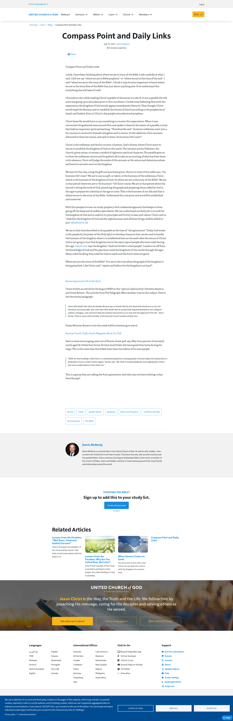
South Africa (100, 677)
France (76, 669)
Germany (77, 673)
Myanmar (99, 656)
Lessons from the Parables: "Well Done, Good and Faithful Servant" (67, 540)
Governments (73, 420)
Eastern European (36, 669)
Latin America (101, 651)
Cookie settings (135, 708)
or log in (116, 510)
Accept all (212, 708)
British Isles (78, 656)
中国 (31, 656)
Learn (42, 24)
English (32, 673)
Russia (70, 411)
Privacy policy (10, 714)
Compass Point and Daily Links (165, 539)
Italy (75, 681)
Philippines (100, 673)
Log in (201, 4)
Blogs (50, 24)
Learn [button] (111, 14)
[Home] (43, 15)
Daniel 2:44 (81, 246)
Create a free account (116, 505)
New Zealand (101, 664)
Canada (76, 660)
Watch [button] (96, 14)
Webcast (65, 14)
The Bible (89, 420)
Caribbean (77, 664)
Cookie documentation (27, 714)
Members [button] (144, 14)
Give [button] (196, 14)
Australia (77, 651)
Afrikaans (33, 660)
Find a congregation (116, 621)
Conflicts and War (152, 411)
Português (55, 664)
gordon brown (95, 411)
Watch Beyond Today (160, 621)
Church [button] (126, 14)
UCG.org (33, 24)
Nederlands (56, 660)
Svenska (54, 673)
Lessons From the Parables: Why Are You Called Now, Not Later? (97, 559)
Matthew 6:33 (79, 222)
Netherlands (100, 660)
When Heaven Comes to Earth (131, 558)
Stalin (81, 411)
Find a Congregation (38, 4)
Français (54, 656)
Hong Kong (78, 677)
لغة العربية (33, 651)
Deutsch (32, 664)
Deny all (174, 708)
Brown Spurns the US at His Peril (83, 281)
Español (54, 651)
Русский (55, 669)
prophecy (111, 411)
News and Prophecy (129, 411)
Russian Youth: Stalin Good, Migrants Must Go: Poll (93, 333)
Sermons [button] (80, 14)
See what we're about (72, 621)
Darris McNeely (122, 44)
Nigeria (98, 669)
